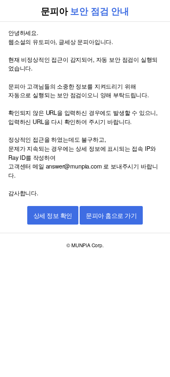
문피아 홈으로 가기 (111, 215)
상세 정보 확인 (52, 215)
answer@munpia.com (74, 166)
